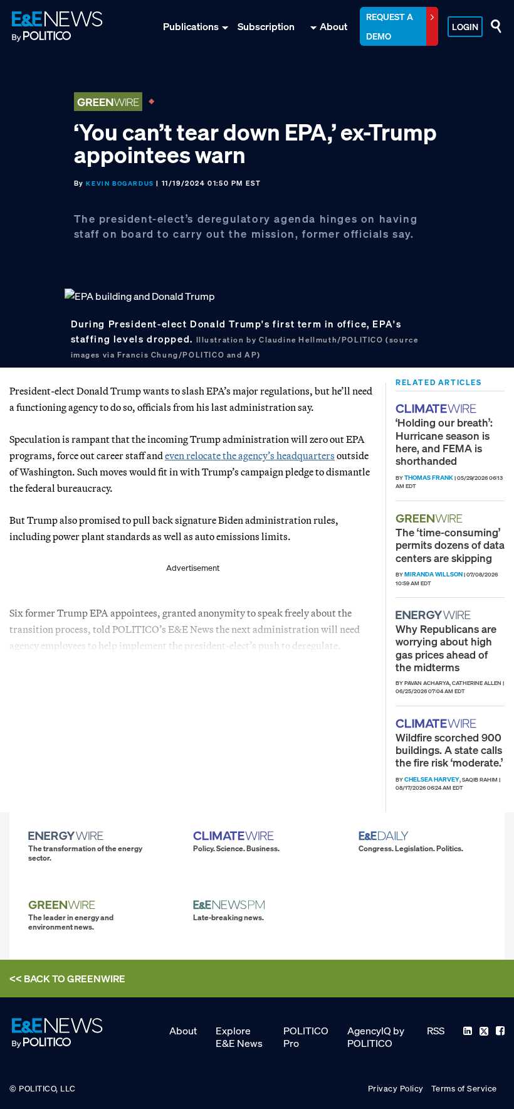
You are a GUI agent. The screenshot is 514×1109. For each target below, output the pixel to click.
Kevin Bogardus (120, 183)
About (333, 26)
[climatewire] (438, 408)
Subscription (266, 26)
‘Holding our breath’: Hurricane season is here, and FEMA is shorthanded (444, 441)
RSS (435, 1030)
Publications (191, 26)
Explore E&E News (239, 1037)
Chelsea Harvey (431, 779)
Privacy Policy (396, 1088)
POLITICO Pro (305, 1037)
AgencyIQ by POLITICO (375, 1037)
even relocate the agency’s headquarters (250, 455)
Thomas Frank (428, 478)
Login (465, 27)
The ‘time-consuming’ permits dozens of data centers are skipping (450, 545)
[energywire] (435, 615)
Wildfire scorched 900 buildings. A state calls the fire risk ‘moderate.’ (449, 750)
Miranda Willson (433, 574)
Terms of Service (464, 1088)
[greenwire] (431, 518)
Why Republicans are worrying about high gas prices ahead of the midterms (446, 648)
